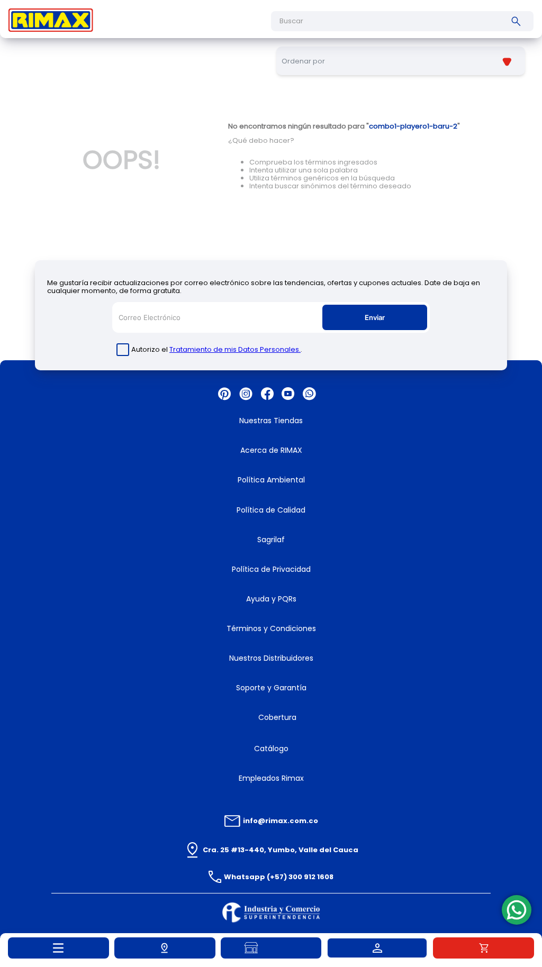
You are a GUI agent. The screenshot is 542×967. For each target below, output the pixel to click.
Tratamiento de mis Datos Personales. (235, 349)
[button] (164, 948)
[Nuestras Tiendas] (271, 948)
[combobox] (402, 21)
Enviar (375, 317)
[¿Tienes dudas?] (516, 910)
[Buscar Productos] (518, 21)
